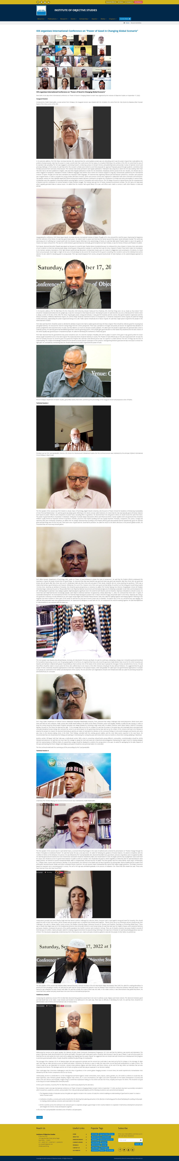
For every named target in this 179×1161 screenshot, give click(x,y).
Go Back (39, 1117)
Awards (94, 19)
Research (63, 19)
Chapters (112, 19)
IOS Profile (94, 1134)
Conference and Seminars (106, 1139)
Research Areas (96, 1137)
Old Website (76, 1150)
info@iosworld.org (44, 1146)
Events (73, 19)
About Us (40, 19)
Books (111, 1134)
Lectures (104, 1142)
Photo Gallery (104, 1147)
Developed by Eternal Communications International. (128, 1158)
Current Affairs (124, 19)
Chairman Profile (104, 1134)
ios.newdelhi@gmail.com (46, 1144)
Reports (102, 1150)
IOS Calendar (110, 1150)
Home (74, 1134)
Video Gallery (95, 1147)
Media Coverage (96, 1145)
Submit (137, 1144)
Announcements (78, 1139)
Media (103, 19)
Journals (104, 1145)
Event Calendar (96, 1142)
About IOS (76, 1137)
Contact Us (76, 1147)
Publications (52, 19)
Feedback (75, 1145)
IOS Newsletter (106, 1137)
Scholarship (83, 19)
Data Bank (94, 1139)
